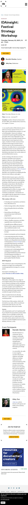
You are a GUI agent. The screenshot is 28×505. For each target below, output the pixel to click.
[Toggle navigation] (26, 3)
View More (24, 469)
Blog (7, 491)
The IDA (3, 491)
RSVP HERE (6, 53)
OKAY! (3, 502)
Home (2, 15)
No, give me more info (5, 499)
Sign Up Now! (14, 437)
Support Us (21, 491)
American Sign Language (18, 47)
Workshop (4, 18)
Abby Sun (15, 402)
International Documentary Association (3, 3)
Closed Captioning (5, 47)
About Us (13, 491)
